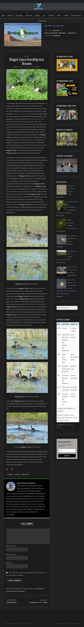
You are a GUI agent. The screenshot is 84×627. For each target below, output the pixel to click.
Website (9, 563)
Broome (17, 474)
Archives (10, 16)
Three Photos (42, 21)
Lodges (59, 16)
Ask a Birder (19, 16)
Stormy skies (14, 129)
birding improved (36, 119)
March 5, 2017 (17, 67)
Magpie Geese (25, 474)
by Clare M (27, 67)
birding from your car (20, 114)
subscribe (61, 33)
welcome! (56, 35)
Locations (51, 16)
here (61, 425)
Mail (11, 554)
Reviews (66, 16)
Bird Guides (29, 16)
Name (11, 546)
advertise (54, 33)
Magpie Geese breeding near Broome (27, 61)
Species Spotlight (76, 16)
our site (56, 30)
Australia (10, 474)
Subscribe (67, 455)
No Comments (36, 67)
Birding (37, 16)
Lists (44, 16)
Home (3, 16)
